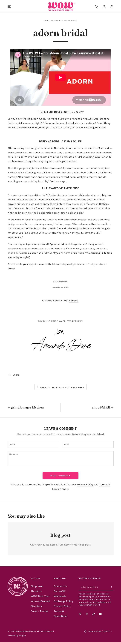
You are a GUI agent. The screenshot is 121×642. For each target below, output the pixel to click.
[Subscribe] (112, 587)
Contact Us (60, 586)
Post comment (60, 476)
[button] (96, 6)
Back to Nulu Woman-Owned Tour (62, 387)
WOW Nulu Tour (40, 596)
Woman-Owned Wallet (25, 631)
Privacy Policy (85, 484)
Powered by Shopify (17, 635)
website (73, 300)
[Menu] (9, 6)
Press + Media (39, 611)
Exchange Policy (63, 601)
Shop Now (37, 586)
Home (46, 21)
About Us (36, 591)
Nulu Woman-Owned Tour (63, 21)
